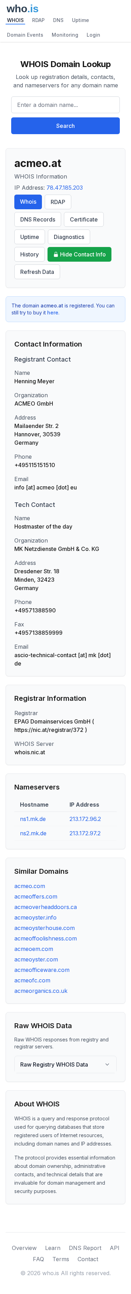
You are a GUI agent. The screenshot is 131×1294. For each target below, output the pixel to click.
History (29, 254)
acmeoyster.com (36, 959)
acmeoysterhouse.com (44, 927)
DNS (58, 20)
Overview (24, 1247)
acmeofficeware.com (42, 969)
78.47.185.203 (64, 187)
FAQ (38, 1259)
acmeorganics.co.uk (40, 990)
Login (93, 35)
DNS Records (37, 219)
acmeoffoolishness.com (45, 938)
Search (65, 125)
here (52, 312)
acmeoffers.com (35, 896)
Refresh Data (37, 271)
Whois (28, 201)
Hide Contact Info (83, 254)
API (114, 1247)
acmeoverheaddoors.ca (45, 906)
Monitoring (65, 35)
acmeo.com (29, 885)
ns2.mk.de (33, 833)
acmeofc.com (32, 980)
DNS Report (85, 1247)
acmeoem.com (33, 948)
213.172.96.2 (85, 818)
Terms (60, 1259)
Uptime (80, 20)
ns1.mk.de (33, 818)
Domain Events (25, 35)
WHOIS (15, 20)
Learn (52, 1247)
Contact (88, 1259)
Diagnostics (69, 236)
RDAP (38, 20)
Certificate (84, 219)
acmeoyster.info (35, 917)
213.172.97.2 (85, 833)
